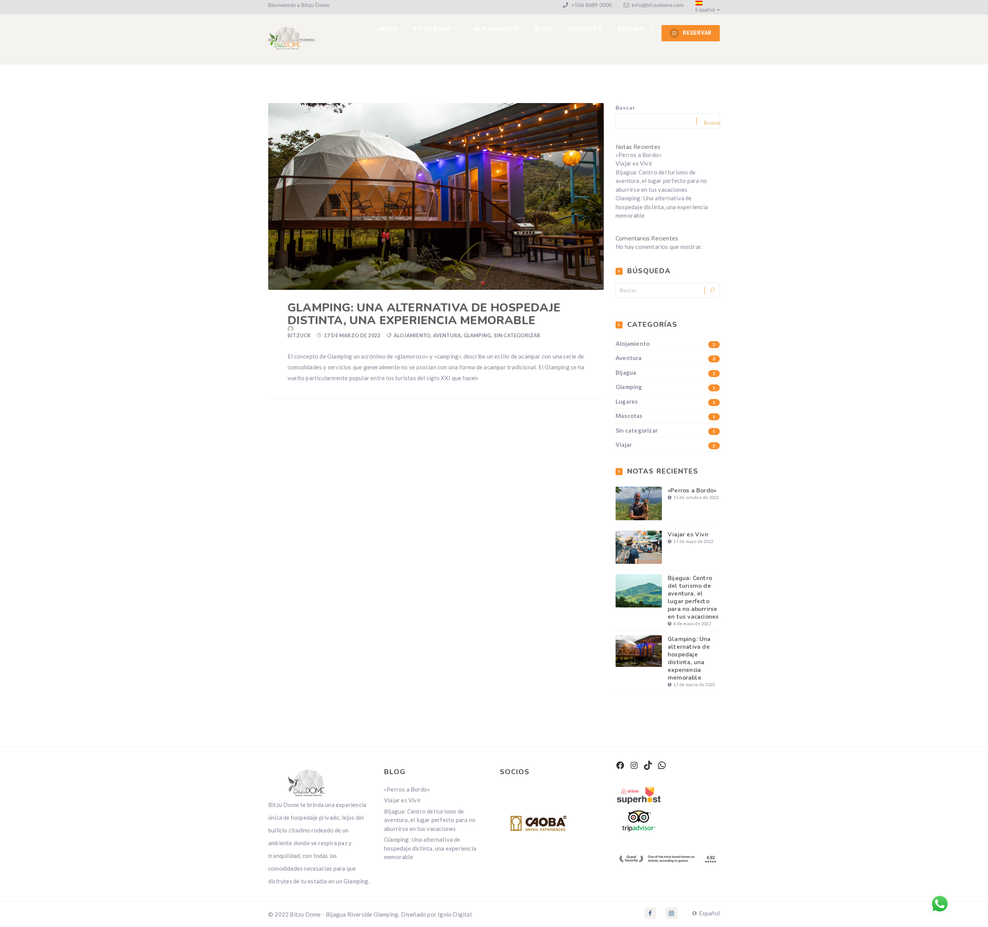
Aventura (447, 335)
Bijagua (666, 372)
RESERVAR (697, 33)
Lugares (666, 401)
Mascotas (666, 416)
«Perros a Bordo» (638, 154)
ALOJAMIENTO (496, 28)
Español (705, 9)
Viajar (666, 444)
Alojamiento (412, 335)
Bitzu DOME (433, 28)
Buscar (625, 107)
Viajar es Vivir (634, 163)
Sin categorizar (517, 335)
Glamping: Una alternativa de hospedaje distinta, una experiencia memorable (424, 314)
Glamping (477, 335)
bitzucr (299, 335)
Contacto (584, 28)
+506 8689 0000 (591, 5)
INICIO (388, 28)
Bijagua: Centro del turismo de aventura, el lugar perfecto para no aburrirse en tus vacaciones (661, 181)
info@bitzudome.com (658, 5)
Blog (543, 28)
